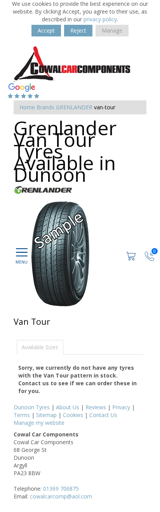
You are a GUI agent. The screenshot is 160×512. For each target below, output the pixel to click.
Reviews (95, 407)
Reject (78, 30)
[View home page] (72, 63)
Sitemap (46, 415)
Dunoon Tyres (32, 407)
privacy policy (100, 19)
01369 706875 (61, 488)
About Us (67, 407)
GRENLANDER (74, 107)
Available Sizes (40, 347)
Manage (112, 30)
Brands (45, 107)
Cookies (73, 415)
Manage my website (39, 422)
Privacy (121, 407)
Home (27, 107)
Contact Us (103, 415)
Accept (46, 30)
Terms (22, 415)
